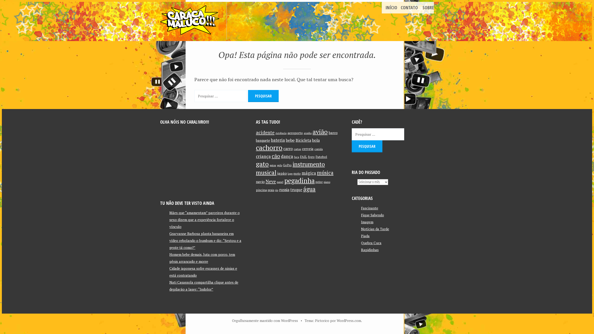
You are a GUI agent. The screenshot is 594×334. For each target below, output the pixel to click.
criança (263, 156)
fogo (311, 157)
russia (284, 189)
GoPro (287, 165)
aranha (308, 133)
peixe (319, 182)
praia (271, 190)
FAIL (303, 156)
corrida (318, 149)
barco (333, 132)
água (309, 189)
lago (290, 173)
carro (288, 148)
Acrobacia (281, 133)
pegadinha (299, 180)
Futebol (321, 156)
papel (280, 182)
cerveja (307, 149)
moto (297, 174)
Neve (271, 181)
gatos (273, 165)
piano (327, 182)
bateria (278, 140)
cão (276, 156)
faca (296, 157)
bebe (290, 140)
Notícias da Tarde (375, 229)
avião (320, 131)
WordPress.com (349, 320)
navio (260, 182)
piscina (261, 190)
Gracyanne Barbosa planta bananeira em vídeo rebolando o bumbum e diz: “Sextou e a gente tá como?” (205, 240)
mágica (309, 173)
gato (262, 164)
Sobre (428, 7)
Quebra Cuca (371, 243)
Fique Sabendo (372, 215)
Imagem (367, 222)
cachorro (269, 147)
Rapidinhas (370, 249)
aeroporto (295, 133)
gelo (279, 165)
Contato (409, 7)
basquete (263, 140)
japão (282, 173)
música (325, 172)
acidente (265, 132)
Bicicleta (303, 140)
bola (316, 140)
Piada (365, 236)
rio (276, 190)
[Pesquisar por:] (221, 96)
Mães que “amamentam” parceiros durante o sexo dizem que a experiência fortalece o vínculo (204, 219)
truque (296, 189)
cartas (297, 149)
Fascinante (369, 208)
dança (287, 156)
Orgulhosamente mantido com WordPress (265, 320)
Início (391, 7)
